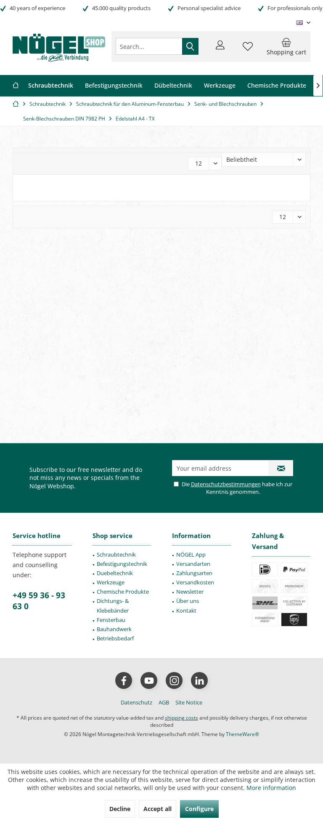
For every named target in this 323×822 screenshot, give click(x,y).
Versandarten (193, 564)
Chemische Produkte (123, 591)
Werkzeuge (110, 582)
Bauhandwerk (114, 629)
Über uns (187, 601)
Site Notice (188, 702)
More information (271, 788)
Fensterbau (111, 620)
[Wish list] (247, 50)
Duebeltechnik (115, 573)
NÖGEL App (191, 554)
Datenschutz (136, 702)
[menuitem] (286, 46)
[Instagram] (174, 680)
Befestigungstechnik (122, 564)
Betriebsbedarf (115, 638)
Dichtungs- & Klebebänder (113, 605)
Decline (119, 809)
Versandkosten (195, 582)
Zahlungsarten (194, 573)
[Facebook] (123, 680)
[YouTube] (148, 680)
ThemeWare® (242, 734)
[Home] (15, 85)
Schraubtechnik (116, 554)
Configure (199, 809)
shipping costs (181, 717)
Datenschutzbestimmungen (226, 484)
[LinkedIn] (199, 680)
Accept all (157, 809)
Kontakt (186, 610)
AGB (164, 702)
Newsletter (190, 591)
